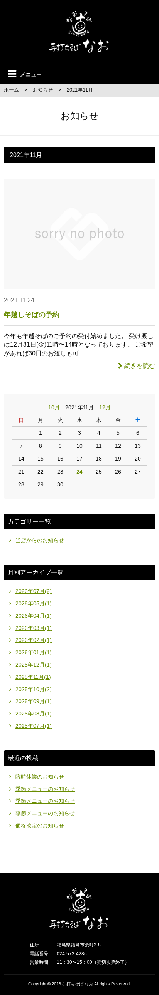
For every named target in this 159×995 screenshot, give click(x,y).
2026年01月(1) (33, 652)
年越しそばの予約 (31, 314)
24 (79, 472)
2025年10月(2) (33, 689)
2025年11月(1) (33, 677)
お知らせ (43, 90)
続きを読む (139, 365)
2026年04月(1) (33, 616)
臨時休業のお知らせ (39, 777)
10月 (54, 407)
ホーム (11, 90)
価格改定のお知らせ (39, 825)
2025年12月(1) (33, 665)
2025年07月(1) (33, 726)
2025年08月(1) (33, 713)
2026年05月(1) (33, 603)
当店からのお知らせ (39, 540)
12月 (105, 407)
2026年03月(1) (33, 628)
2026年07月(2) (33, 591)
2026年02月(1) (33, 640)
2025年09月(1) (33, 701)
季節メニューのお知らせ (45, 789)
